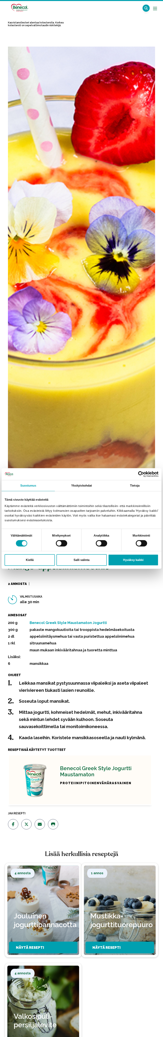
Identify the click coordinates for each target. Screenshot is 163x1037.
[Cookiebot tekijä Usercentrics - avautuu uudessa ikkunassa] (141, 474)
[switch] (61, 543)
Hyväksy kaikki (133, 560)
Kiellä (30, 560)
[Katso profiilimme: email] (40, 824)
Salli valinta (81, 560)
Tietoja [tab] (135, 485)
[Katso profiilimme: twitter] (26, 824)
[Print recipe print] (53, 824)
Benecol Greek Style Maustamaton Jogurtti (68, 623)
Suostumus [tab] (28, 485)
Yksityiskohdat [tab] (81, 485)
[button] (146, 8)
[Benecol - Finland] (19, 7)
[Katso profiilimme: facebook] (13, 824)
